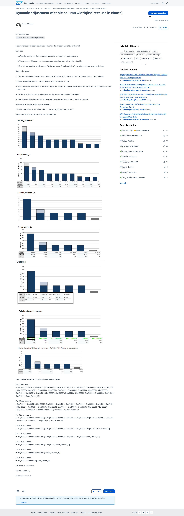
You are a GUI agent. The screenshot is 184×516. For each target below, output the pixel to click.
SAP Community (20, 8)
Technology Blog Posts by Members (63, 8)
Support (83, 512)
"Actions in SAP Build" (127, 55)
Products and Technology (45, 3)
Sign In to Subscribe (158, 13)
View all (123, 183)
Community (29, 3)
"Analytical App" (145, 58)
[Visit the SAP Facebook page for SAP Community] (140, 512)
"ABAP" (154, 51)
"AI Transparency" (126, 58)
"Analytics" (157, 58)
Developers (69, 3)
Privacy (33, 512)
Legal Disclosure (63, 512)
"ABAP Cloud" (129, 51)
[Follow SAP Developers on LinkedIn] (151, 512)
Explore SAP (155, 3)
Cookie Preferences (95, 512)
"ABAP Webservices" (143, 51)
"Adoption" (140, 55)
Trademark (74, 512)
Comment (23, 502)
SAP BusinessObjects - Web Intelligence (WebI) (30, 37)
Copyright (52, 512)
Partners (78, 3)
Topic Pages (106, 3)
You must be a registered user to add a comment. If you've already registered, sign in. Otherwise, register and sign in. (63, 498)
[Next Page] (145, 64)
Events (86, 3)
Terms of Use (42, 512)
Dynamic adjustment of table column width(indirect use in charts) (69, 13)
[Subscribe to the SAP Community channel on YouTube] (147, 512)
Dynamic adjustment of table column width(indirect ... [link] (91, 8)
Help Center (95, 3)
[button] (160, 27)
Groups (59, 3)
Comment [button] (109, 491)
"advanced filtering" (153, 55)
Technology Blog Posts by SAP (133, 80)
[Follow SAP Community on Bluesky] (143, 512)
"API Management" (126, 62)
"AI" (136, 58)
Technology (47, 8)
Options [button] (149, 17)
